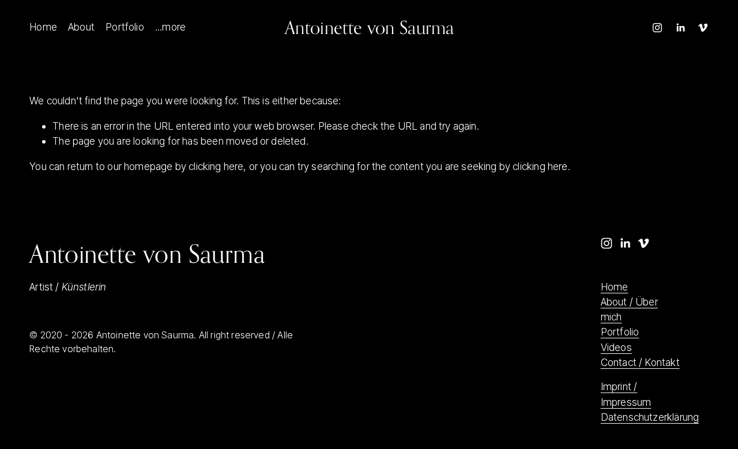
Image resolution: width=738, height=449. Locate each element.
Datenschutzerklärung (650, 417)
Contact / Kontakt (640, 362)
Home (43, 27)
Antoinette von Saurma (369, 27)
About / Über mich (629, 309)
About (81, 27)
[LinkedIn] (680, 27)
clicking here (216, 166)
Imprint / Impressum (626, 394)
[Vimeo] (703, 27)
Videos (616, 347)
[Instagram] (657, 27)
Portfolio (125, 27)
